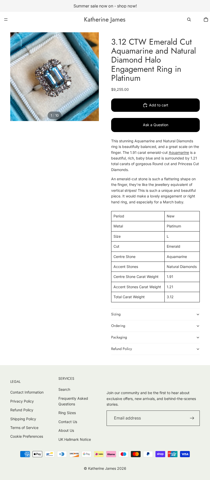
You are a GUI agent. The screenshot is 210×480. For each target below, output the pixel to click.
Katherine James (102, 468)
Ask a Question (155, 125)
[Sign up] (192, 418)
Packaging (119, 337)
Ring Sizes (67, 413)
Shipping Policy (23, 419)
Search (64, 389)
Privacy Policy (22, 401)
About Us (66, 430)
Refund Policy (121, 348)
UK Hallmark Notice (74, 439)
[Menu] (6, 19)
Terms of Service (24, 427)
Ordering (118, 325)
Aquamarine (179, 152)
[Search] (189, 19)
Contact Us (67, 421)
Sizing (116, 314)
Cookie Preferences (26, 436)
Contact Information (27, 392)
